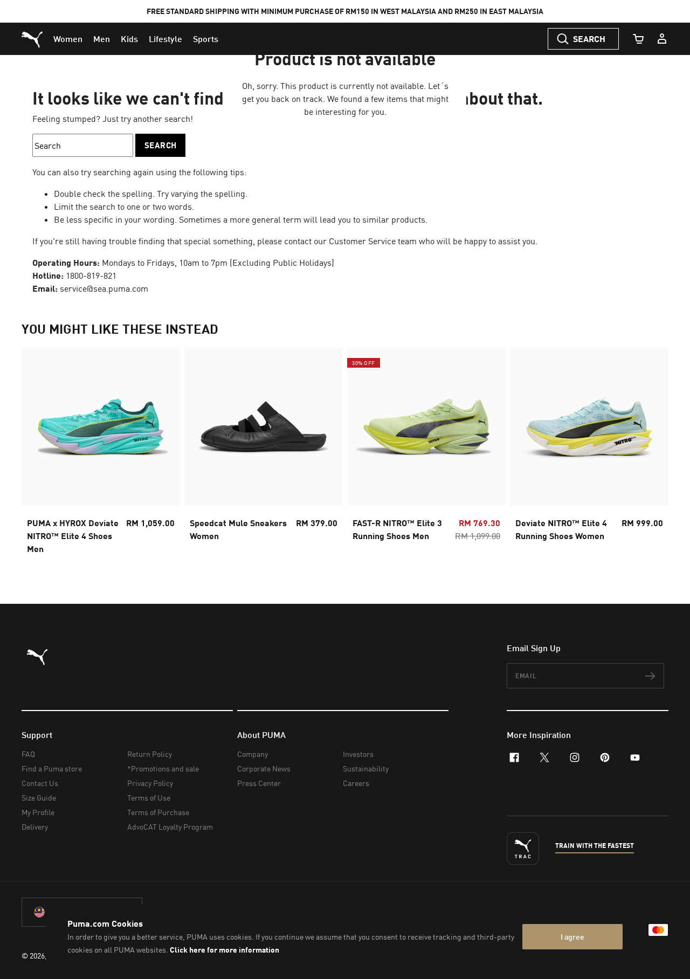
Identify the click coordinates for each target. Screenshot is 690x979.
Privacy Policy (150, 783)
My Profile (38, 812)
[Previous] (39, 454)
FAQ (28, 754)
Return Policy (149, 754)
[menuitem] (68, 39)
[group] (101, 454)
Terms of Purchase (158, 812)
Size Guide (39, 797)
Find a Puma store (52, 768)
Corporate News (264, 768)
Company (252, 754)
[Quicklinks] (662, 39)
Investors (358, 754)
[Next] (651, 454)
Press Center (259, 783)
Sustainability (366, 768)
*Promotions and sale (163, 768)
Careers (356, 783)
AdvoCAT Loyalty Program (170, 826)
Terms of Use (148, 797)
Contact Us (40, 783)
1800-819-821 (91, 275)
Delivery (35, 826)
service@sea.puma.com (104, 288)
